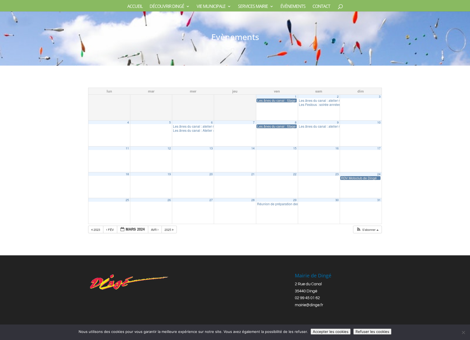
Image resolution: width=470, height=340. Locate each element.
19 (169, 174)
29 (294, 200)
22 (294, 174)
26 (169, 200)
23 (337, 174)
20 (211, 174)
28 (253, 200)
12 (169, 148)
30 (337, 200)
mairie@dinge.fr (309, 305)
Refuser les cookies (372, 331)
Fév (111, 229)
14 (253, 148)
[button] (367, 229)
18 (127, 174)
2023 (97, 229)
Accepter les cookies (330, 331)
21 (253, 174)
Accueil (135, 6)
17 (379, 148)
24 (379, 174)
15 (294, 148)
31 (379, 200)
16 (337, 148)
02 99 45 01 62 (307, 298)
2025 (168, 229)
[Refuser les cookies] (463, 332)
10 (379, 122)
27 (211, 200)
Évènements (292, 6)
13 (211, 148)
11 (127, 148)
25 (127, 200)
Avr (154, 229)
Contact (321, 6)
